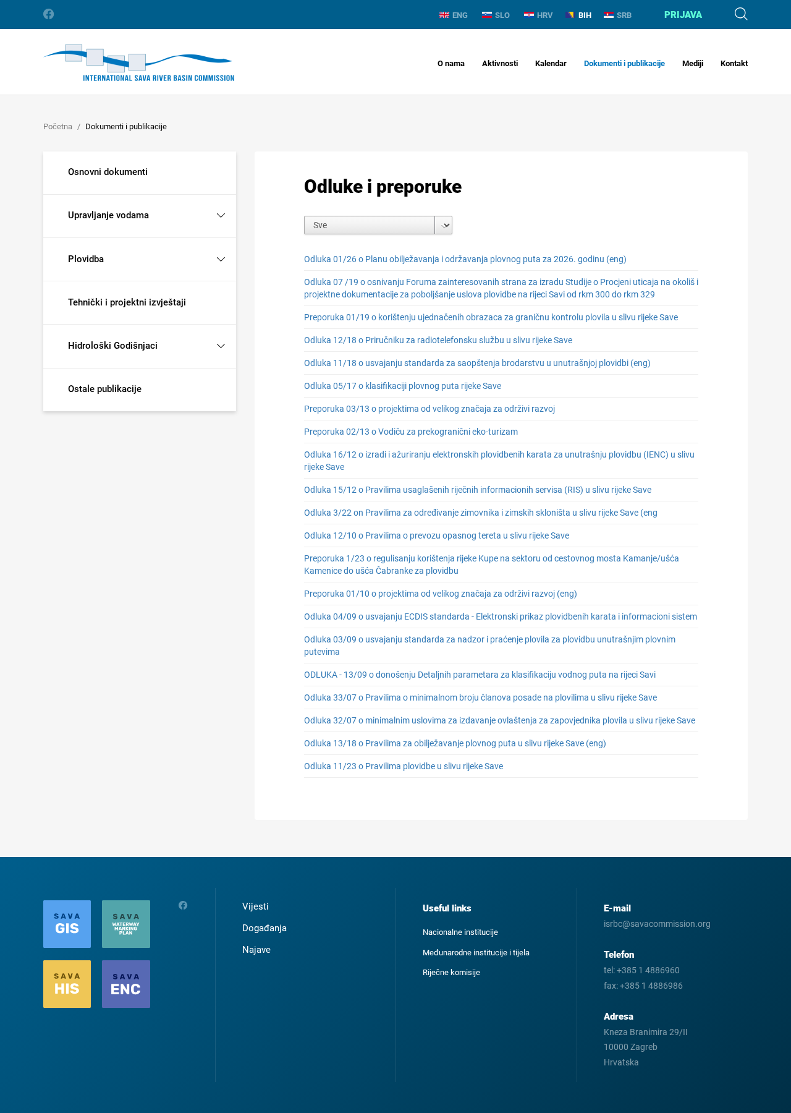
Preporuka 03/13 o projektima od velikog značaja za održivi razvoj (429, 409)
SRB (624, 15)
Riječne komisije (451, 972)
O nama (451, 63)
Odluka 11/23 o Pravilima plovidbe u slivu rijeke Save (403, 766)
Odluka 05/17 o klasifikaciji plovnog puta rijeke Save (402, 386)
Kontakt (734, 63)
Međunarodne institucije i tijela (476, 952)
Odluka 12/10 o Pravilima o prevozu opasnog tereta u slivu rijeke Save (436, 535)
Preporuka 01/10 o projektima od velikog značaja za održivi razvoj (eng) (440, 594)
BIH (584, 15)
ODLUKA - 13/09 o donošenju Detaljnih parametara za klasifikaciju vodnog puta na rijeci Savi (480, 675)
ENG (460, 15)
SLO (502, 15)
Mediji (692, 63)
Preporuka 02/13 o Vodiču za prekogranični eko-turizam (411, 432)
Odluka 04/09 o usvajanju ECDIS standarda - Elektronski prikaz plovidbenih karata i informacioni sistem (500, 616)
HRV (545, 15)
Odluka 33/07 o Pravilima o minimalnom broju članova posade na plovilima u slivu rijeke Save (480, 697)
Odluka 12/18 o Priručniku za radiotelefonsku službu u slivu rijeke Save (438, 340)
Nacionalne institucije (460, 932)
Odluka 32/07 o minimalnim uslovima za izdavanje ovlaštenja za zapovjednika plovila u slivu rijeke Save (499, 720)
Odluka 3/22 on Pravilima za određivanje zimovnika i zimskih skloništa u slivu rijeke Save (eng (481, 513)
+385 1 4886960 (648, 970)
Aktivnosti (500, 63)
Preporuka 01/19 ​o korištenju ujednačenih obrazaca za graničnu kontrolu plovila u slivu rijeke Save (491, 317)
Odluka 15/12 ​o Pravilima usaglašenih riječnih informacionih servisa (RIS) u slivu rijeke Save (477, 490)
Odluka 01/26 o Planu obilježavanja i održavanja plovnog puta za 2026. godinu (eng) (465, 259)
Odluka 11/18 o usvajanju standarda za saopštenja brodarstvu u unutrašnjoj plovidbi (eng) (477, 363)
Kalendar (551, 63)
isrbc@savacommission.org (657, 924)
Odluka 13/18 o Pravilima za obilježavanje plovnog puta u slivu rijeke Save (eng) (455, 743)
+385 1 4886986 (651, 986)
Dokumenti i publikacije (624, 63)
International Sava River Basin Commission (138, 63)
